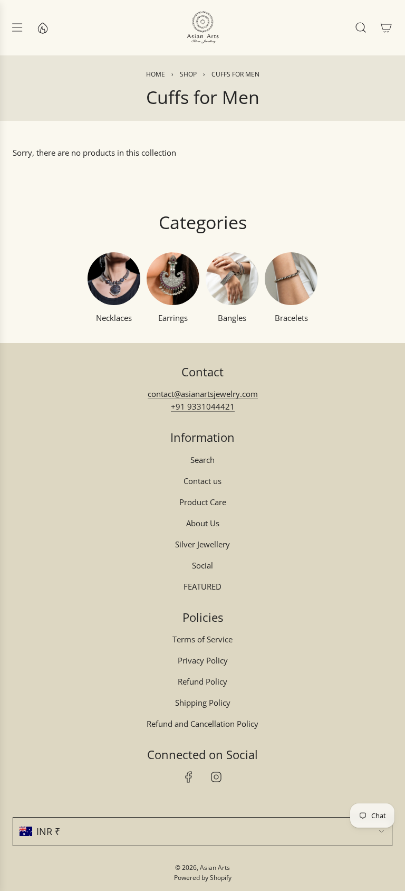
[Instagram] (216, 777)
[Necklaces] (114, 278)
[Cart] (386, 27)
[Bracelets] (291, 278)
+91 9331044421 (203, 406)
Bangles (232, 317)
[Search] (360, 27)
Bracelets (291, 317)
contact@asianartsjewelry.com (203, 393)
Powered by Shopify (203, 877)
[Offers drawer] (42, 27)
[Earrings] (173, 278)
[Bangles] (232, 278)
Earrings (173, 317)
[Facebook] (188, 777)
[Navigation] (17, 27)
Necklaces (114, 317)
